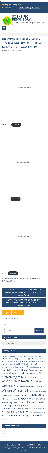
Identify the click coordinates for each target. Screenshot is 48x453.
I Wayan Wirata (9, 281)
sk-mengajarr (6, 199)
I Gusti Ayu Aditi (23, 363)
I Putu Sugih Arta (31, 377)
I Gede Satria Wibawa (16, 361)
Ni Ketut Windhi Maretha (31, 398)
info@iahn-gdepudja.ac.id (12, 4)
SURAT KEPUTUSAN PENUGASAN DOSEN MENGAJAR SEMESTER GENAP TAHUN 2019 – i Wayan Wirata (24, 303)
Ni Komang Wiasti (11, 402)
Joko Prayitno (35, 391)
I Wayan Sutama (23, 386)
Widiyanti (10, 420)
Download (16, 124)
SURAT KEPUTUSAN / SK (35, 278)
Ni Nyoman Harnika (23, 409)
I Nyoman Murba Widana (26, 373)
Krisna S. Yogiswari (14, 395)
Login (6, 312)
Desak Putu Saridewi (27, 356)
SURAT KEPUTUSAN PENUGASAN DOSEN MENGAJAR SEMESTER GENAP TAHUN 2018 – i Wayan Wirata (24, 292)
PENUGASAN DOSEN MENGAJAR (15, 278)
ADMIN (20, 50)
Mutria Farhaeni (12, 399)
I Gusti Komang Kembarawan (21, 365)
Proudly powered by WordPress (14, 448)
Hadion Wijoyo (25, 359)
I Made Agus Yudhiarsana (19, 370)
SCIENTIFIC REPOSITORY (21, 18)
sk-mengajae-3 (6, 124)
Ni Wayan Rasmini (15, 415)
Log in (4, 325)
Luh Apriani (25, 395)
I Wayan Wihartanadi (37, 386)
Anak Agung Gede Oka (9, 356)
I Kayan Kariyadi (34, 367)
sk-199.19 (4, 273)
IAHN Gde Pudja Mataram (29, 8)
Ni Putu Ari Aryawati (37, 408)
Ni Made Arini (9, 408)
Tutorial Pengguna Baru (10, 318)
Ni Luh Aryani (31, 402)
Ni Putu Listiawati (15, 411)
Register (17, 312)
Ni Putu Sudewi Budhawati (36, 412)
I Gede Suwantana (30, 361)
